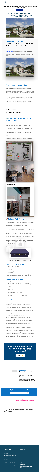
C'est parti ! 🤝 (20, 355)
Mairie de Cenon (10, 51)
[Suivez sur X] (27, 460)
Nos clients (6, 453)
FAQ (21, 452)
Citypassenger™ (23, 464)
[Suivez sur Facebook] (21, 460)
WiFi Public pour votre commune (9, 462)
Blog (21, 453)
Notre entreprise (7, 451)
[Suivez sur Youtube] (25, 460)
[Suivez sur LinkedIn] (23, 460)
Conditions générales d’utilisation (10, 455)
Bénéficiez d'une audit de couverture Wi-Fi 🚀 (19, 392)
